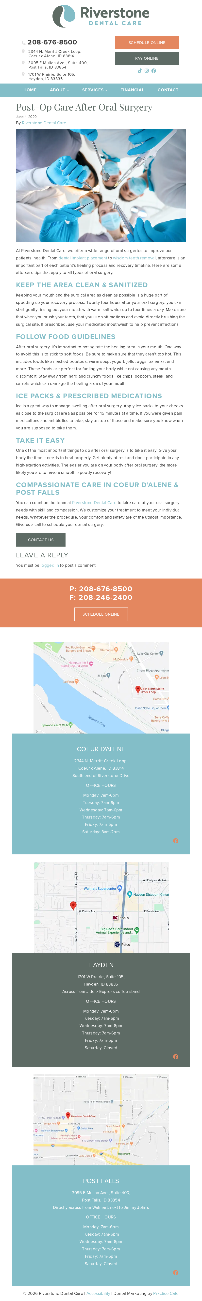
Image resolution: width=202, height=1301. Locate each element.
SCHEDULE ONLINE (101, 614)
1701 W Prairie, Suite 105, (51, 76)
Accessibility (98, 1293)
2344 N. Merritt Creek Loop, (54, 53)
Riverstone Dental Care (44, 123)
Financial (132, 90)
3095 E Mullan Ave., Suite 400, (57, 65)
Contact (168, 90)
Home (29, 90)
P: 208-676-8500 (101, 589)
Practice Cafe (166, 1293)
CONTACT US (41, 539)
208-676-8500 (51, 42)
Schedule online (147, 42)
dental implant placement (83, 258)
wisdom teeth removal (134, 258)
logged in (50, 565)
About (58, 90)
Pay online (147, 58)
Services (93, 90)
